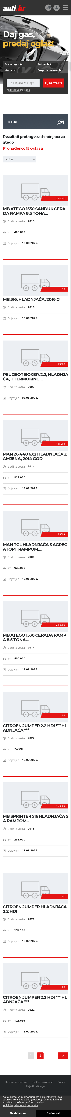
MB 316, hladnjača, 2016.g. (31, 299)
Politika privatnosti (42, 1082)
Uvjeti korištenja (35, 1086)
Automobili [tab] (44, 64)
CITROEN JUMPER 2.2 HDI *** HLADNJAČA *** (35, 728)
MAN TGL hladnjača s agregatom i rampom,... (35, 547)
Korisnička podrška (16, 1082)
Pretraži (55, 83)
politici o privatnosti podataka (20, 1105)
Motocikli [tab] (10, 70)
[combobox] (20, 159)
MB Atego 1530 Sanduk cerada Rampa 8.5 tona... (34, 211)
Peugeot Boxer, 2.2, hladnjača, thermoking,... (35, 376)
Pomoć (62, 1082)
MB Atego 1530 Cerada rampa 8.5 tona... (34, 637)
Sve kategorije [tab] (13, 64)
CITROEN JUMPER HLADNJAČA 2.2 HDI (35, 909)
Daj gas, (28, 38)
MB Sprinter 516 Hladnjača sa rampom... (35, 818)
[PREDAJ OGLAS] (48, 7)
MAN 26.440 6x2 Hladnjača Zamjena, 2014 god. (35, 456)
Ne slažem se (18, 1113)
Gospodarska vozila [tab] (49, 70)
